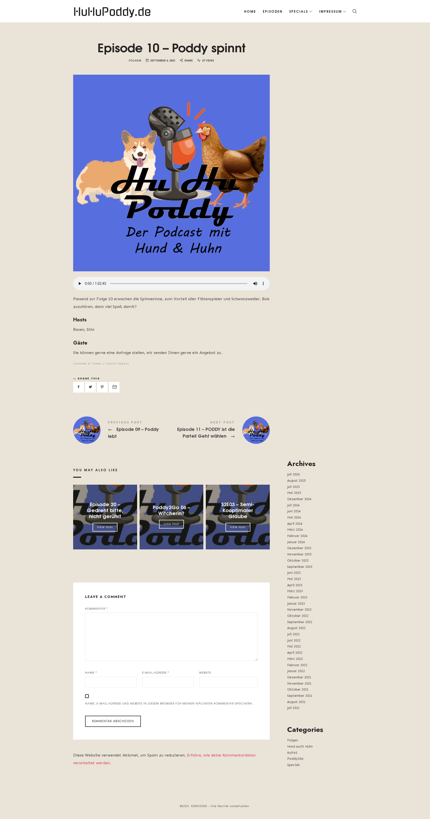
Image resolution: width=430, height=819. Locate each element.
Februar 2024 (297, 536)
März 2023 (295, 591)
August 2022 (296, 628)
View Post (105, 527)
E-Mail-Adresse (155, 672)
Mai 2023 (294, 579)
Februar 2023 (297, 597)
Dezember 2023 (299, 548)
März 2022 (295, 659)
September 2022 (299, 622)
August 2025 (296, 480)
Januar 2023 (296, 603)
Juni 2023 (294, 573)
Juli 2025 (293, 487)
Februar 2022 (297, 665)
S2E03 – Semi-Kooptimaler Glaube (237, 510)
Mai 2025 (294, 493)
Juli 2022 (293, 634)
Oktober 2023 (298, 560)
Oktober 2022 (298, 616)
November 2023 (299, 554)
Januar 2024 (296, 542)
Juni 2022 (294, 640)
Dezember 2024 (299, 499)
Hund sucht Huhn (300, 746)
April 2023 (294, 585)
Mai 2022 (294, 646)
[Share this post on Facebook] (78, 387)
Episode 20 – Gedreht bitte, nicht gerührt (105, 510)
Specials (293, 765)
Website (205, 672)
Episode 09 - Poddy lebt (122, 430)
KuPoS (292, 753)
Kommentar (96, 608)
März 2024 (295, 529)
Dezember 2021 (299, 677)
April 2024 (294, 524)
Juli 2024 (293, 505)
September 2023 (299, 567)
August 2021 (296, 702)
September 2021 (299, 696)
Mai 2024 (294, 517)
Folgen (135, 60)
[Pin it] (102, 387)
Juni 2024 (294, 511)
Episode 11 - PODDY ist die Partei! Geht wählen (220, 430)
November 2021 (299, 683)
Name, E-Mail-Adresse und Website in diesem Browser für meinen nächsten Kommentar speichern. (169, 703)
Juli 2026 (293, 474)
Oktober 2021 (298, 689)
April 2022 (294, 652)
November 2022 (299, 609)
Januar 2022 (296, 671)
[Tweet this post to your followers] (90, 387)
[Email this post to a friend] (114, 387)
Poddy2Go (295, 758)
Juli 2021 (293, 708)
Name (91, 672)
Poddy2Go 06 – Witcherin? (171, 510)
